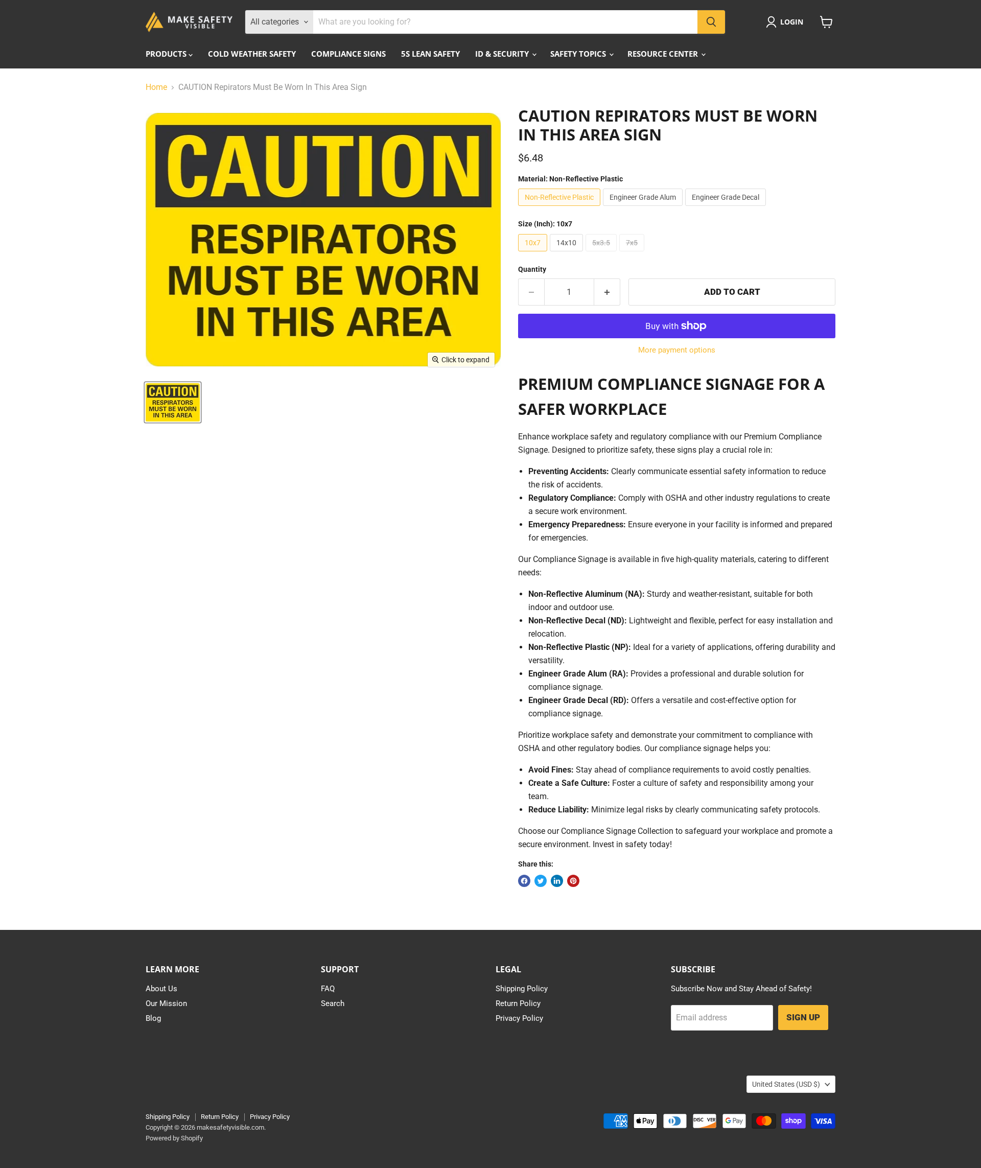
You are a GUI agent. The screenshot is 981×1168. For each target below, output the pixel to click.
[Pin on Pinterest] (573, 881)
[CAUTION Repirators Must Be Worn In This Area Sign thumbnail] (173, 402)
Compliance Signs (348, 54)
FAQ (328, 988)
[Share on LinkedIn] (557, 881)
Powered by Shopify (174, 1138)
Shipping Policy (522, 988)
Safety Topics (579, 54)
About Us (161, 988)
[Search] (711, 22)
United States (786, 1084)
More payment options (676, 350)
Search (332, 1003)
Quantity (532, 269)
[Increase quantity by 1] (607, 292)
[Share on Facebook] (524, 881)
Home (156, 87)
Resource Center (663, 54)
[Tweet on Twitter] (540, 881)
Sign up (803, 1017)
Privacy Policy (519, 1018)
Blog (153, 1018)
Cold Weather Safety (252, 54)
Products (167, 54)
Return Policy (518, 1003)
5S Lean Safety (430, 54)
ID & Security (503, 54)
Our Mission (166, 1003)
